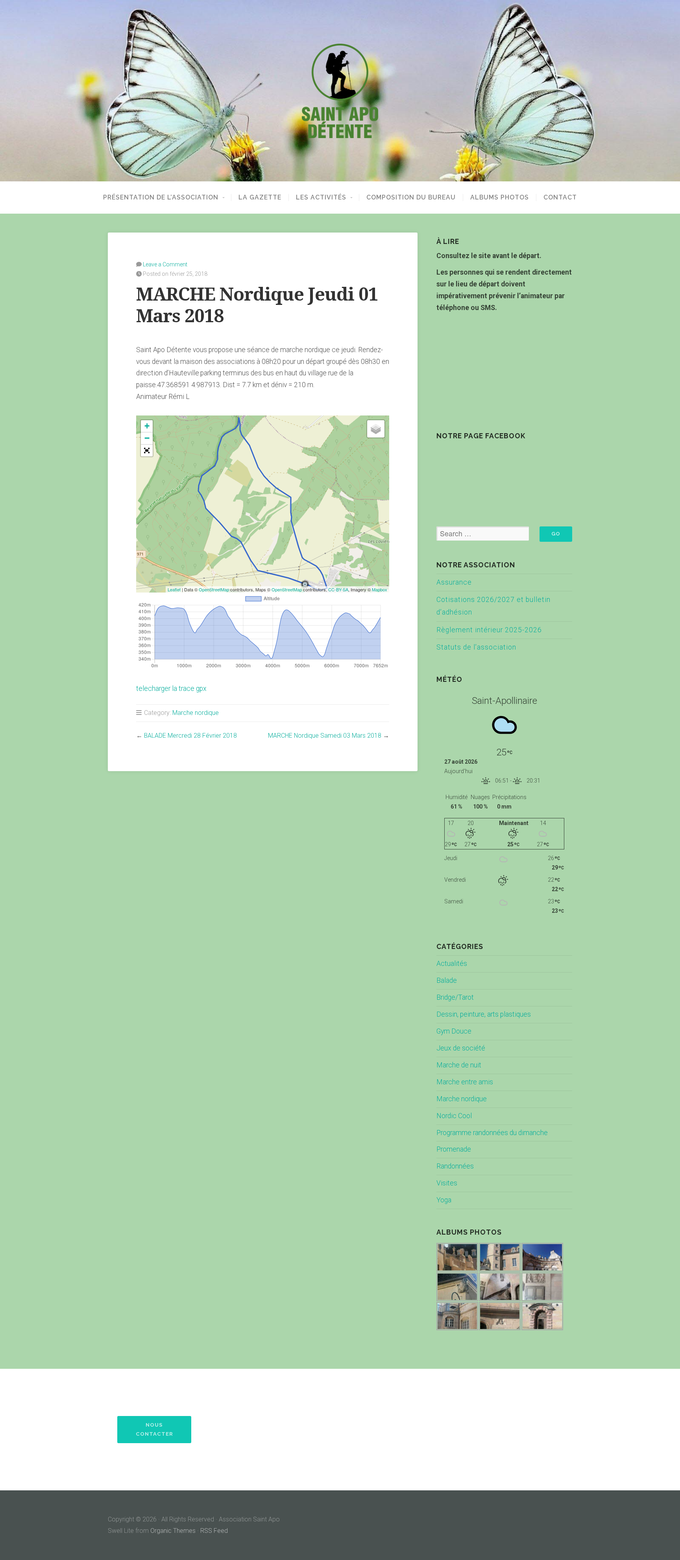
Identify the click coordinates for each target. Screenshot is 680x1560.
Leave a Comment (165, 264)
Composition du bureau (411, 197)
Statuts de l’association (476, 647)
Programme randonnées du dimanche (492, 1133)
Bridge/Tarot (455, 997)
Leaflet (174, 589)
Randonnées (455, 1166)
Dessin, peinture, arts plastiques (483, 1014)
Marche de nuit (458, 1065)
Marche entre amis (464, 1082)
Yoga (443, 1200)
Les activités (321, 197)
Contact (560, 197)
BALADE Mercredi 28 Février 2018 (190, 735)
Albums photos (499, 197)
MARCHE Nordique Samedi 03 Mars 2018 (324, 735)
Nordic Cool (454, 1116)
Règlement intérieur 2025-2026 (489, 630)
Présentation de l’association (160, 197)
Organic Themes (173, 1530)
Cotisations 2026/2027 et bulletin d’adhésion (493, 606)
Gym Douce (453, 1031)
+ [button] (147, 426)
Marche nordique (195, 712)
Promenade (453, 1149)
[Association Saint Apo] (340, 91)
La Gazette (259, 197)
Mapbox (379, 589)
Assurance (454, 582)
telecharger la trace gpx (171, 688)
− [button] (147, 438)
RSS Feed (214, 1530)
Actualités (451, 963)
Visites (446, 1183)
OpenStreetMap (214, 589)
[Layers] (375, 429)
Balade (446, 980)
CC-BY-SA (338, 589)
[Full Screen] (147, 450)
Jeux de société (460, 1048)
